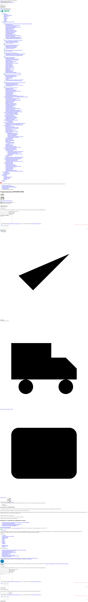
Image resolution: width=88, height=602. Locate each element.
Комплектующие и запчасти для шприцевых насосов (14, 55)
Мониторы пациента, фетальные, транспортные (13, 100)
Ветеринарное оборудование (8, 87)
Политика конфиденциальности (5, 558)
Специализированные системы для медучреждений (14, 38)
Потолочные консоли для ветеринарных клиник (13, 166)
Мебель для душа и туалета (10, 67)
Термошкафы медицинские (10, 32)
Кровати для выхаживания (10, 58)
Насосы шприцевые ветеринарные (11, 95)
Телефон (10, 593)
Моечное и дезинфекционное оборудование (11, 40)
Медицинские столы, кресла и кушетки (12, 131)
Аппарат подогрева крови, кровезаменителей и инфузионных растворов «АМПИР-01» (16, 522)
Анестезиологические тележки (12, 133)
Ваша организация (12, 212)
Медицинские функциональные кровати (12, 127)
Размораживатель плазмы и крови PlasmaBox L (9, 525)
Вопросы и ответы (7, 178)
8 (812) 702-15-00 (3, 1)
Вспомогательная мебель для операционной (13, 37)
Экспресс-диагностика (9, 77)
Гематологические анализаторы (11, 75)
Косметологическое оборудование (11, 72)
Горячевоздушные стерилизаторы (11, 47)
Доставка (3, 538)
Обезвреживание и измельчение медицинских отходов (14, 161)
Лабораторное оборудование (10, 89)
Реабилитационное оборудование (11, 61)
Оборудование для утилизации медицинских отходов (12, 82)
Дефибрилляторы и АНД (10, 28)
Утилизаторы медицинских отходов (11, 84)
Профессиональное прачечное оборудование (11, 50)
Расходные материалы (9, 85)
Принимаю (2, 564)
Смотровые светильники (10, 70)
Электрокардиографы (9, 33)
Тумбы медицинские (9, 65)
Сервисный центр (5, 174)
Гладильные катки (10, 121)
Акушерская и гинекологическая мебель (12, 59)
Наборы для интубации (9, 29)
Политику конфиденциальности (36, 223)
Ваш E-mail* (11, 214)
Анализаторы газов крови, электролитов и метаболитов (14, 79)
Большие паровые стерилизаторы (11, 45)
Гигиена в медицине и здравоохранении (12, 42)
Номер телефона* (12, 213)
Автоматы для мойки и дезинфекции (11, 41)
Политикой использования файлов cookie (51, 563)
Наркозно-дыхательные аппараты (11, 30)
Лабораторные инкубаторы (10, 48)
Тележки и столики (9, 132)
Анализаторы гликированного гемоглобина (14, 152)
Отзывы (3, 543)
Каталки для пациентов (9, 62)
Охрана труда (6, 17)
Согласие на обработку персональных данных (14, 223)
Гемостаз (7, 156)
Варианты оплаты (7, 177)
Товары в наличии (7, 172)
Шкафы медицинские (9, 71)
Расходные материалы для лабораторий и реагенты (14, 80)
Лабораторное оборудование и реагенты (10, 74)
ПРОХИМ (7, 202)
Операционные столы (9, 24)
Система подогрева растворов (10, 91)
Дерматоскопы (8, 141)
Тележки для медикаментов (12, 134)
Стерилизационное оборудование (9, 115)
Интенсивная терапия (9, 88)
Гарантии (5, 179)
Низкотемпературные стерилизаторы (11, 46)
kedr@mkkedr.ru (11, 2)
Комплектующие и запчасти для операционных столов (14, 54)
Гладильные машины (9, 120)
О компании (4, 13)
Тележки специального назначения (13, 137)
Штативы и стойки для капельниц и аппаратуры (13, 147)
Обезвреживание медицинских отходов (12, 83)
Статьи (5, 20)
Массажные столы (9, 60)
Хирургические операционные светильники (13, 25)
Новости (5, 19)
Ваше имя (10, 592)
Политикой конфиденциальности (63, 563)
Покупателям (4, 175)
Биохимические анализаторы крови (11, 76)
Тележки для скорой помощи (12, 135)
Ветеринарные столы (9, 94)
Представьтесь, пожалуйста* (13, 211)
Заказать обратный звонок (4, 2)
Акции (3, 180)
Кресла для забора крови (10, 66)
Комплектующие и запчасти (8, 122)
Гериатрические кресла (9, 64)
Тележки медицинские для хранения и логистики (15, 136)
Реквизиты (4, 542)
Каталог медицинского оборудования (8, 536)
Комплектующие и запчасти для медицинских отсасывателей (15, 53)
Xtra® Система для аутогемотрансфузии (8, 523)
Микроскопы (8, 69)
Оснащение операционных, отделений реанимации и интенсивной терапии (16, 23)
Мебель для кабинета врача (10, 68)
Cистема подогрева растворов (10, 34)
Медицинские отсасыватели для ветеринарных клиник (14, 171)
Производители (6, 16)
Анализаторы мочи (9, 155)
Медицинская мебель (7, 57)
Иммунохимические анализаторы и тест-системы (15, 151)
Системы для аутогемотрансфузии (11, 26)
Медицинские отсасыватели (10, 36)
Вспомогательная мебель (10, 93)
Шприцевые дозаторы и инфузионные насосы (13, 35)
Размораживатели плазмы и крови (11, 31)
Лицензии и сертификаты (8, 15)
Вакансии (5, 18)
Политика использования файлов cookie (17, 558)
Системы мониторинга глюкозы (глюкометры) (15, 153)
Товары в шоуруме (7, 173)
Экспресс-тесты (10, 154)
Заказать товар (3, 206)
